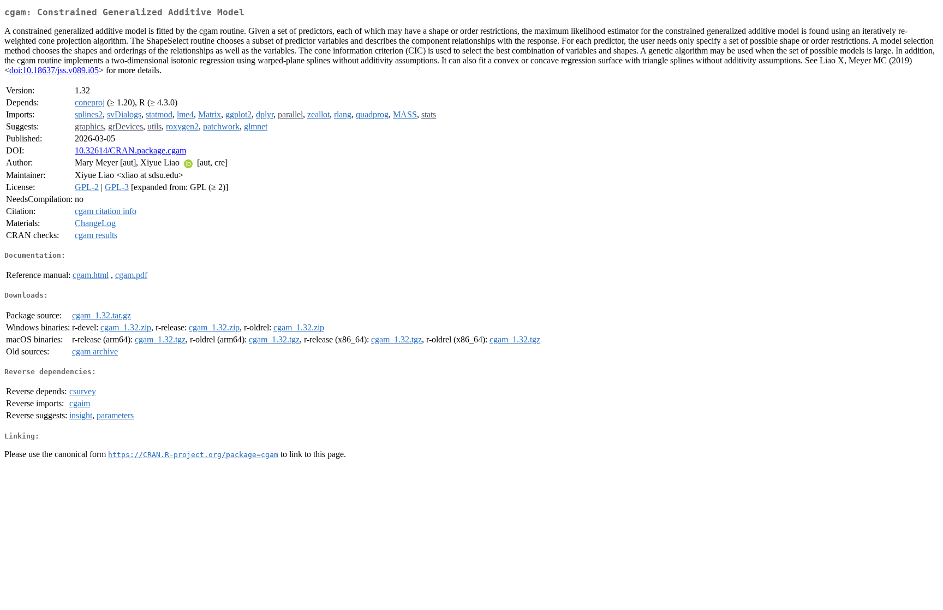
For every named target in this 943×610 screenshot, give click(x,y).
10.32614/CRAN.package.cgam (130, 150)
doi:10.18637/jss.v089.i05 (54, 70)
